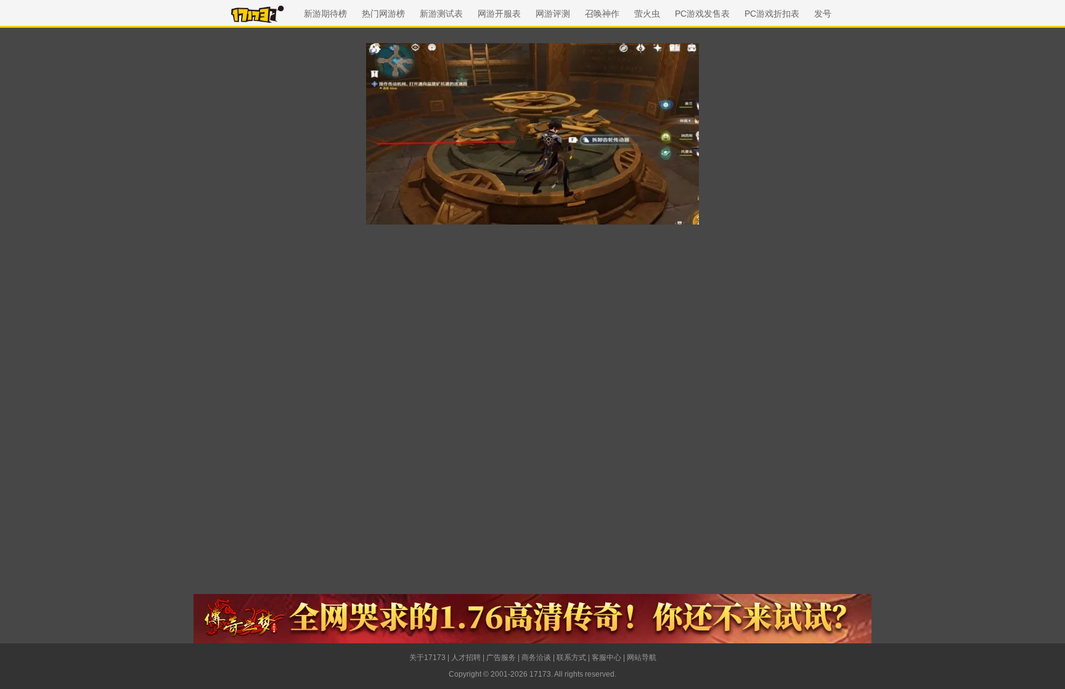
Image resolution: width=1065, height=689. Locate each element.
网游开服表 (499, 14)
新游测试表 (441, 14)
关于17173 (427, 657)
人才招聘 (466, 657)
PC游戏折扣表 (772, 14)
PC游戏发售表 (702, 14)
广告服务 (501, 657)
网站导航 (641, 657)
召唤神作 (602, 14)
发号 (822, 14)
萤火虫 (647, 14)
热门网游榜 (383, 14)
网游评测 (553, 14)
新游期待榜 (325, 14)
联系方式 (571, 657)
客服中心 (606, 657)
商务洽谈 (536, 657)
